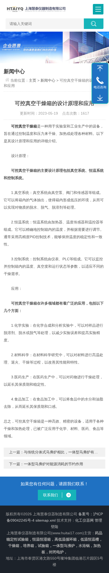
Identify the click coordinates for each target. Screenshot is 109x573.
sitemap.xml (45, 520)
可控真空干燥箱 (24, 126)
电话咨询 (100, 87)
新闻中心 (47, 80)
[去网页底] (100, 98)
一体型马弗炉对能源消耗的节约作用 (53, 464)
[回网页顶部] (100, 68)
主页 (32, 80)
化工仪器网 (84, 520)
